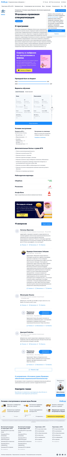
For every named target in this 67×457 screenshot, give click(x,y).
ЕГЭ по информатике (40, 437)
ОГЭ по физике (56, 439)
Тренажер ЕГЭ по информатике (5, 444)
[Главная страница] (4, 2)
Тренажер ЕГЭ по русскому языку (7, 431)
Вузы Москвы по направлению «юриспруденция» (27, 392)
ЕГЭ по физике (38, 439)
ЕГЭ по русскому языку (40, 429)
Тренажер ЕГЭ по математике (5, 435)
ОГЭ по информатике (57, 437)
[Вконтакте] (57, 454)
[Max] (65, 454)
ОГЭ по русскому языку (58, 429)
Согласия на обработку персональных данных (40, 420)
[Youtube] (62, 454)
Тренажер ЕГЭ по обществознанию (5, 438)
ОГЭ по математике (57, 431)
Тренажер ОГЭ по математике (22, 435)
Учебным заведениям (6, 454)
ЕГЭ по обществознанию (41, 433)
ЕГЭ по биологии (39, 435)
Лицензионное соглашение (19, 454)
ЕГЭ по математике (39, 431)
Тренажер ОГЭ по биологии (24, 441)
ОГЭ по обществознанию (58, 433)
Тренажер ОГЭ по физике (24, 447)
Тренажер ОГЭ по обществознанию (22, 438)
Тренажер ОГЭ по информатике (22, 444)
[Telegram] (60, 454)
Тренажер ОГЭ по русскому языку (24, 431)
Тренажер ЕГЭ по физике (7, 447)
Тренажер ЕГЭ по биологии (7, 441)
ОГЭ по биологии (56, 435)
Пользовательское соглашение (33, 454)
